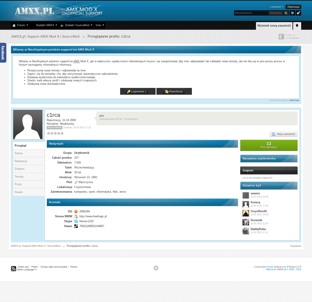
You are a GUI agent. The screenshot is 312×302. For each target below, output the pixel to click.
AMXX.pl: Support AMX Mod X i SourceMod (35, 245)
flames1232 (86, 221)
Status (19, 153)
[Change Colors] (298, 12)
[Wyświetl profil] (245, 195)
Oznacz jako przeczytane (54, 266)
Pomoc (73, 266)
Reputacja (21, 161)
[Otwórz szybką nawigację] (297, 25)
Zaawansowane (292, 13)
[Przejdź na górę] (156, 268)
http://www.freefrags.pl (93, 216)
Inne (98, 25)
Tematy (19, 176)
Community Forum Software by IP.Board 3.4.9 (277, 266)
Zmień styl (23, 266)
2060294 (84, 211)
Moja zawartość (285, 134)
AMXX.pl (281, 269)
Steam (19, 192)
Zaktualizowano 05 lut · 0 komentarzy (119, 119)
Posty (18, 184)
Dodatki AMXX (44, 25)
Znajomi (19, 168)
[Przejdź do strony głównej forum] (58, 10)
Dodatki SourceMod (76, 25)
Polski (34, 266)
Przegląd (20, 145)
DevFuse (294, 100)
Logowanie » (276, 7)
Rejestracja (293, 7)
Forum (20, 25)
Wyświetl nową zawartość (274, 25)
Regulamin (295, 246)
